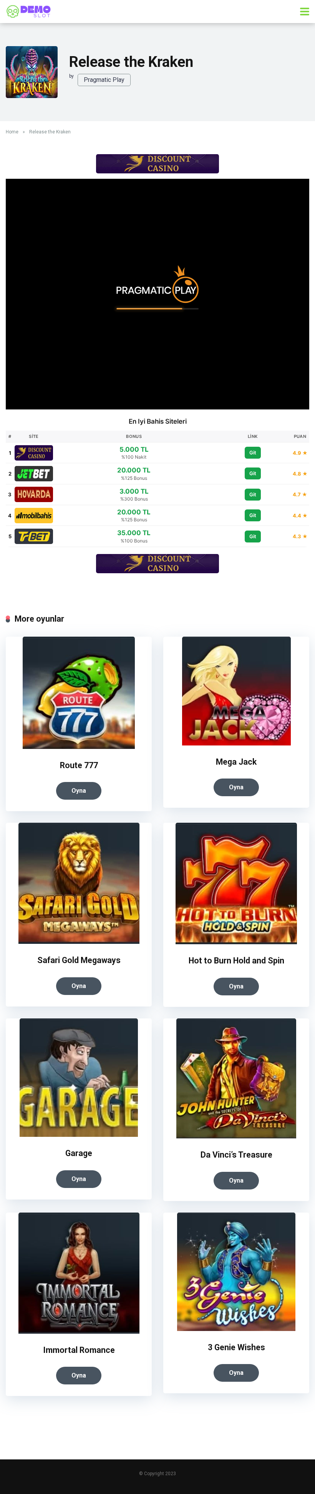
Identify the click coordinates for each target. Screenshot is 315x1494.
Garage (78, 1153)
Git (252, 452)
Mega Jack (236, 762)
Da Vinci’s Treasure (236, 1155)
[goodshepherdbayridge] (29, 10)
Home (12, 132)
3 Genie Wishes (236, 1347)
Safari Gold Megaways (79, 960)
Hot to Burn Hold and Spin (236, 960)
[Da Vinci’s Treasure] (236, 1136)
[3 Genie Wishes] (236, 1329)
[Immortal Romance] (78, 1331)
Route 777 (79, 765)
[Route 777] (79, 746)
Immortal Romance (79, 1350)
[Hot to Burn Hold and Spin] (236, 942)
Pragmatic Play (104, 79)
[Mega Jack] (236, 743)
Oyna (78, 790)
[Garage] (79, 1134)
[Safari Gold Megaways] (78, 941)
